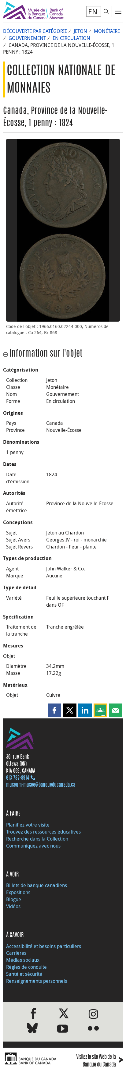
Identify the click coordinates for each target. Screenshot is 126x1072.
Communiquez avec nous (33, 845)
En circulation (71, 38)
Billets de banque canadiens (36, 885)
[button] (54, 710)
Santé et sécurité (24, 974)
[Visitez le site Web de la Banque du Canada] (31, 1059)
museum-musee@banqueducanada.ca (40, 785)
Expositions (18, 892)
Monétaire (107, 31)
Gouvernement (27, 38)
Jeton (80, 31)
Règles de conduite (26, 967)
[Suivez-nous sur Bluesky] (32, 1029)
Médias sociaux (22, 960)
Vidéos (13, 906)
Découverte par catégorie (35, 31)
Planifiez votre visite (28, 824)
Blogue (13, 899)
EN (93, 11)
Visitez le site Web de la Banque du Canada (99, 1061)
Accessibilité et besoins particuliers (43, 946)
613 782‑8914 (17, 778)
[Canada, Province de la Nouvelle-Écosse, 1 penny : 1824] (63, 184)
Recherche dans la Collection (37, 838)
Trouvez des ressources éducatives (43, 831)
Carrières (16, 953)
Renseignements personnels (36, 981)
